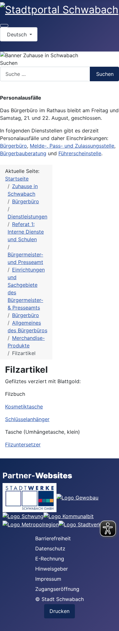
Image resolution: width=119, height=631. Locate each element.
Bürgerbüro (13, 146)
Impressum (48, 579)
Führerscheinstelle (79, 153)
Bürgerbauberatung (23, 153)
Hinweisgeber (51, 569)
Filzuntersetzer (23, 444)
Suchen (8, 63)
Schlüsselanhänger (27, 419)
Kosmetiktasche (24, 406)
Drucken (59, 611)
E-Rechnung (49, 558)
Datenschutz (50, 548)
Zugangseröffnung (57, 589)
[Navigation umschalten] (4, 25)
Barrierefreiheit (53, 538)
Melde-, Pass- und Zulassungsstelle (72, 146)
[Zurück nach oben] (111, 623)
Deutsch (16, 34)
